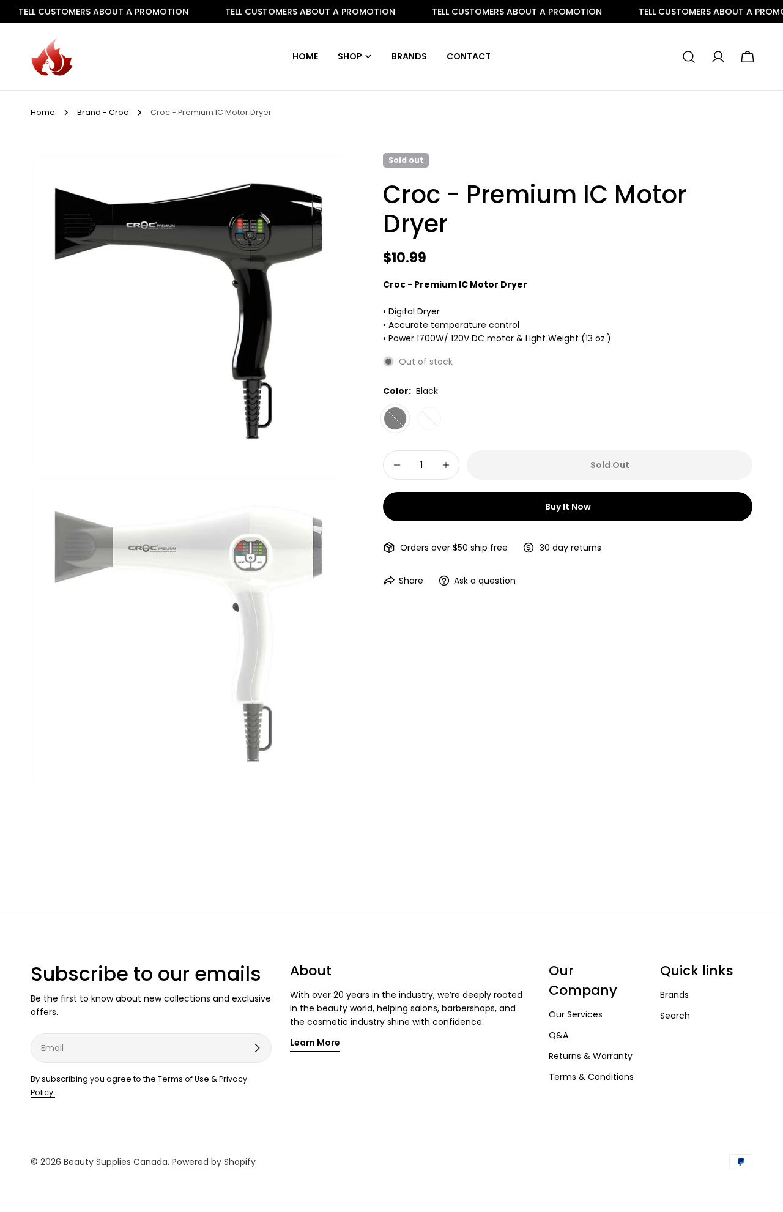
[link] (283, 11)
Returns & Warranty (591, 1056)
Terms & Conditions (591, 1077)
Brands (674, 995)
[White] (429, 418)
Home (43, 112)
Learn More (315, 1042)
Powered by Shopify (214, 1162)
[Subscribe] (257, 1048)
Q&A (558, 1035)
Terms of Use (183, 1079)
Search (675, 1015)
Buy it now (568, 506)
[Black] (395, 418)
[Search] (689, 57)
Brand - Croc (102, 112)
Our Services (576, 1014)
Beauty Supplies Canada (116, 1162)
